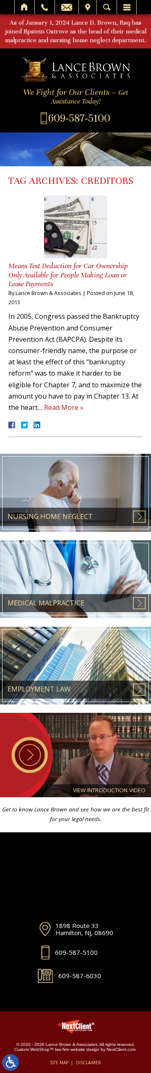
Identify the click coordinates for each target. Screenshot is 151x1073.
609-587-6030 (79, 975)
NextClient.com (121, 1049)
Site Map (59, 1062)
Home (24, 7)
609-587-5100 (76, 952)
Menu (126, 7)
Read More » (63, 407)
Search (107, 7)
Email (66, 7)
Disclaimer (88, 1062)
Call (45, 7)
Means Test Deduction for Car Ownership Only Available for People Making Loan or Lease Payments (68, 275)
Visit (87, 7)
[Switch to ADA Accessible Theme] (10, 1062)
